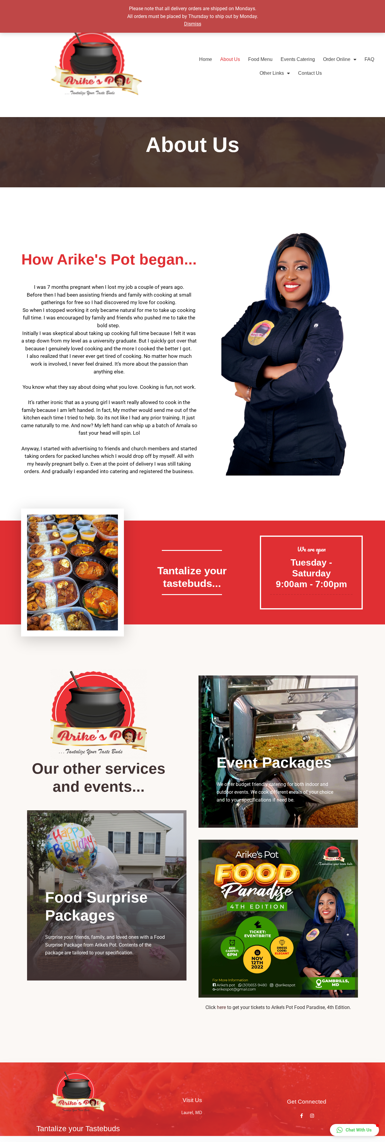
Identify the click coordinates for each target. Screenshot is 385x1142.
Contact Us (310, 73)
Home (205, 59)
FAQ (369, 59)
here (221, 1007)
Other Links (272, 73)
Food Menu (260, 59)
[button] (354, 1130)
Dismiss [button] (192, 24)
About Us (230, 59)
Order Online (336, 59)
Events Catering (298, 59)
